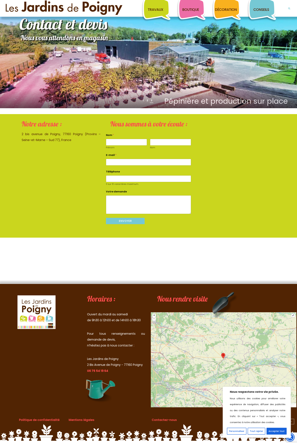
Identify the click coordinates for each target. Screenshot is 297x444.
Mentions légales (81, 420)
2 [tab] (147, 100)
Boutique (190, 9)
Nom (152, 147)
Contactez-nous (164, 420)
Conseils (261, 9)
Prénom (110, 147)
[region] (257, 412)
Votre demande (116, 191)
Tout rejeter (256, 431)
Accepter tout (276, 431)
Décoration (226, 9)
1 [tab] (143, 100)
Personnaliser (236, 431)
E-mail (111, 155)
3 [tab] (151, 100)
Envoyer (125, 221)
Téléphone (113, 171)
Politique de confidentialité (39, 420)
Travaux (155, 9)
